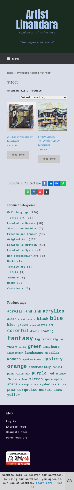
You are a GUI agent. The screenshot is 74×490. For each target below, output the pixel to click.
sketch (36, 379)
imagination (15, 353)
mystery (53, 359)
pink (10, 373)
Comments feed (17, 432)
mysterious (31, 359)
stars (12, 384)
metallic (52, 353)
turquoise (27, 390)
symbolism (48, 384)
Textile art (16, 266)
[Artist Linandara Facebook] (44, 183)
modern (14, 359)
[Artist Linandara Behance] (57, 183)
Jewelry (13, 277)
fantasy (20, 338)
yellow (13, 395)
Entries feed (16, 426)
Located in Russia (21, 223)
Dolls (14, 272)
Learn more (44, 483)
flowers (12, 347)
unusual (45, 390)
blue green (17, 325)
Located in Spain (20, 250)
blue (56, 318)
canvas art (45, 325)
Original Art (17, 239)
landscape (34, 353)
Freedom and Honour (22, 234)
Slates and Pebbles (22, 228)
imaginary (51, 347)
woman (58, 390)
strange (24, 384)
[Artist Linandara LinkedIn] (50, 183)
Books (11, 261)
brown (32, 325)
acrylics (53, 311)
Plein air (22, 373)
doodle (34, 331)
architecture (26, 319)
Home (10, 73)
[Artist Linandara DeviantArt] (63, 183)
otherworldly (40, 367)
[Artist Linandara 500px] (27, 192)
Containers (15, 288)
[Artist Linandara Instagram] (34, 192)
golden (22, 347)
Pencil (57, 367)
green (34, 346)
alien (11, 319)
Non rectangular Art (22, 256)
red (51, 374)
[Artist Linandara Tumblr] (46, 192)
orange (17, 366)
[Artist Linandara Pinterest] (40, 192)
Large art (17, 217)
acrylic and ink (24, 311)
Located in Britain (22, 245)
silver (23, 379)
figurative (43, 339)
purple (39, 373)
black (42, 319)
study (34, 385)
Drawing (46, 331)
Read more (18, 154)
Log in (11, 421)
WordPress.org (17, 437)
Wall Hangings (18, 212)
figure (58, 339)
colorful (18, 330)
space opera (53, 379)
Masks (11, 283)
